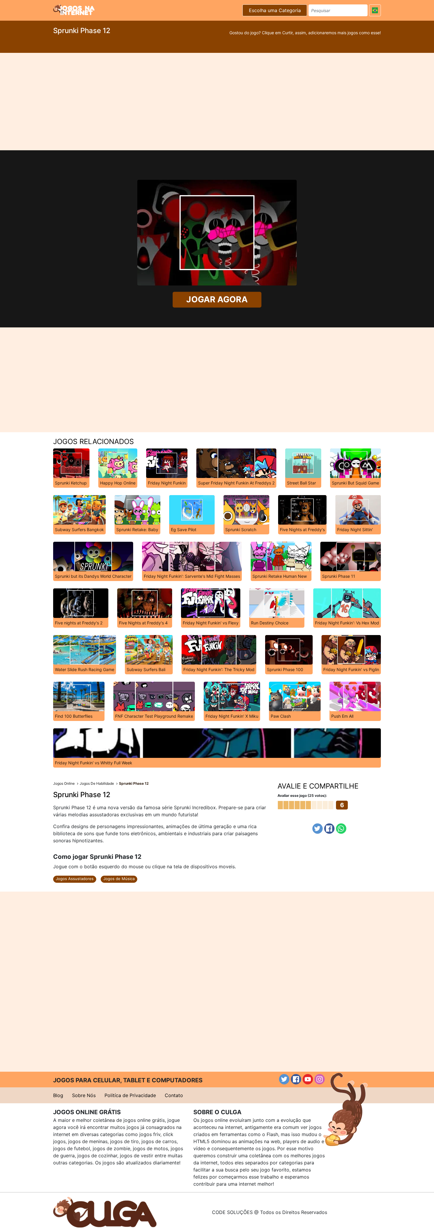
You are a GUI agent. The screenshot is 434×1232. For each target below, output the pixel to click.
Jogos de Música (119, 878)
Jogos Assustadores (75, 878)
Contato (174, 1095)
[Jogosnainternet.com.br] (73, 9)
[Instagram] (319, 1079)
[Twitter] (317, 828)
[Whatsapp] (341, 828)
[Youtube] (308, 1079)
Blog (58, 1095)
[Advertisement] (217, 101)
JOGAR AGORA (217, 299)
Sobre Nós (84, 1095)
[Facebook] (329, 828)
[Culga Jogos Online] (104, 1212)
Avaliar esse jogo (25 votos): (302, 795)
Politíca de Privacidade (130, 1095)
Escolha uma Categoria (275, 10)
